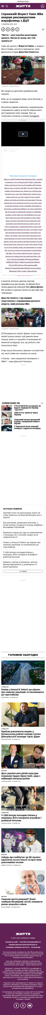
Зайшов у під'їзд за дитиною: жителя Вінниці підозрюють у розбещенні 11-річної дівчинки (20, 564)
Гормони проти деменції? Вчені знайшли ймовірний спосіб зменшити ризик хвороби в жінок (21, 902)
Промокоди (35, 947)
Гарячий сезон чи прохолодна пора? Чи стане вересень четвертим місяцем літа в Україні (22, 515)
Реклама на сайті (11, 942)
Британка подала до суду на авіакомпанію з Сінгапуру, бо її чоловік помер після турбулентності (22, 534)
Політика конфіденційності (30, 942)
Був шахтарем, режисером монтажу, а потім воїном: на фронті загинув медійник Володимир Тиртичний (23, 524)
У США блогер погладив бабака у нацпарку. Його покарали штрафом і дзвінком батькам (20, 554)
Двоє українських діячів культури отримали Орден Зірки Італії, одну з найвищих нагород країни (20, 776)
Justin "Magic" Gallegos (25, 275)
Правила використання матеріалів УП (23, 944)
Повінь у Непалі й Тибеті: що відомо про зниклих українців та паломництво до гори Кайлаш (22, 544)
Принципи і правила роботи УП (18, 947)
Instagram (34, 116)
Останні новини (12, 509)
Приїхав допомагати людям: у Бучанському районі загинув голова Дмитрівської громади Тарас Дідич (21, 734)
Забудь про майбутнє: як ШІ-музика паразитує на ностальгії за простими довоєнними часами (21, 860)
